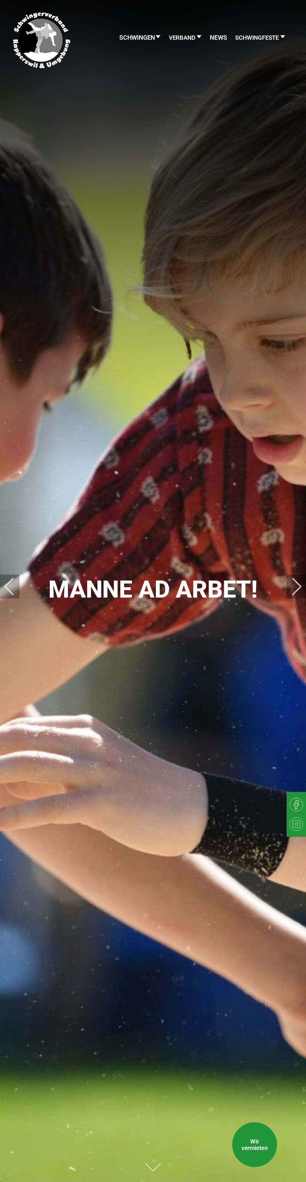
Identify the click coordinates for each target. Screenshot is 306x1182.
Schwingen (138, 37)
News (218, 37)
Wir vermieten (254, 1144)
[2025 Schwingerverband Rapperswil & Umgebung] (41, 52)
